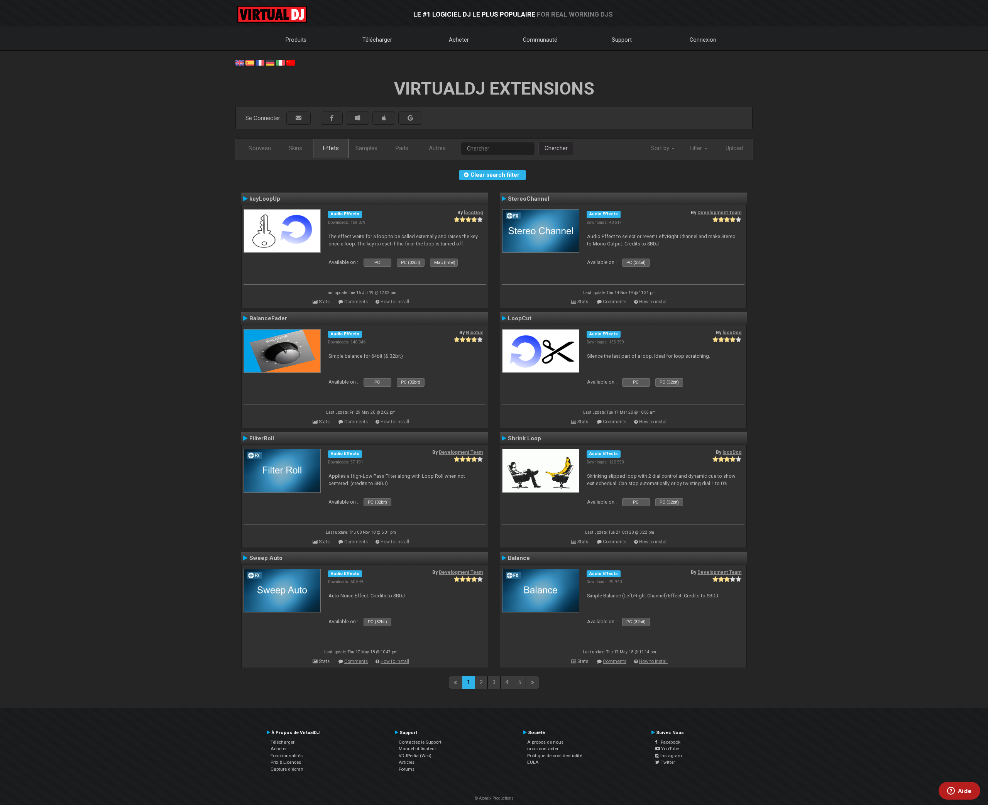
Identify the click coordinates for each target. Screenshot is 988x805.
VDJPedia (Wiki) (415, 755)
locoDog (473, 212)
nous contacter (542, 748)
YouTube (669, 748)
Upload (734, 148)
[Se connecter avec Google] (410, 118)
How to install (395, 301)
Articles (406, 762)
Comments (356, 301)
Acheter (459, 40)
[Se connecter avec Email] (298, 118)
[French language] (260, 62)
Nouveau (260, 148)
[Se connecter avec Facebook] (332, 118)
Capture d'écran (287, 769)
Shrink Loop (524, 438)
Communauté (540, 40)
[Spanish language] (249, 62)
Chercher (556, 148)
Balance (519, 558)
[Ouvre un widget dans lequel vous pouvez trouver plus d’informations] (959, 791)
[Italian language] (280, 62)
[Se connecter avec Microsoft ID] (357, 118)
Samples (366, 148)
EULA (533, 762)
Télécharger (377, 40)
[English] (239, 62)
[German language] (270, 62)
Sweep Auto (266, 558)
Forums (406, 769)
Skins (295, 148)
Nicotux (474, 332)
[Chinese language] (290, 62)
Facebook (668, 742)
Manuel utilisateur (417, 748)
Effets (331, 148)
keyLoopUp (264, 198)
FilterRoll (261, 438)
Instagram (670, 755)
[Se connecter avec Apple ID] (383, 118)
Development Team (719, 212)
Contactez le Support (420, 742)
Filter (697, 148)
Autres (437, 148)
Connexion (703, 40)
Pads (402, 148)
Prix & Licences (286, 762)
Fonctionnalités (287, 755)
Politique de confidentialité (554, 755)
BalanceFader (268, 318)
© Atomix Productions (494, 798)
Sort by (661, 148)
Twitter (667, 762)
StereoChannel (528, 198)
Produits (296, 40)
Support (622, 40)
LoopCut (519, 318)
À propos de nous (545, 742)
